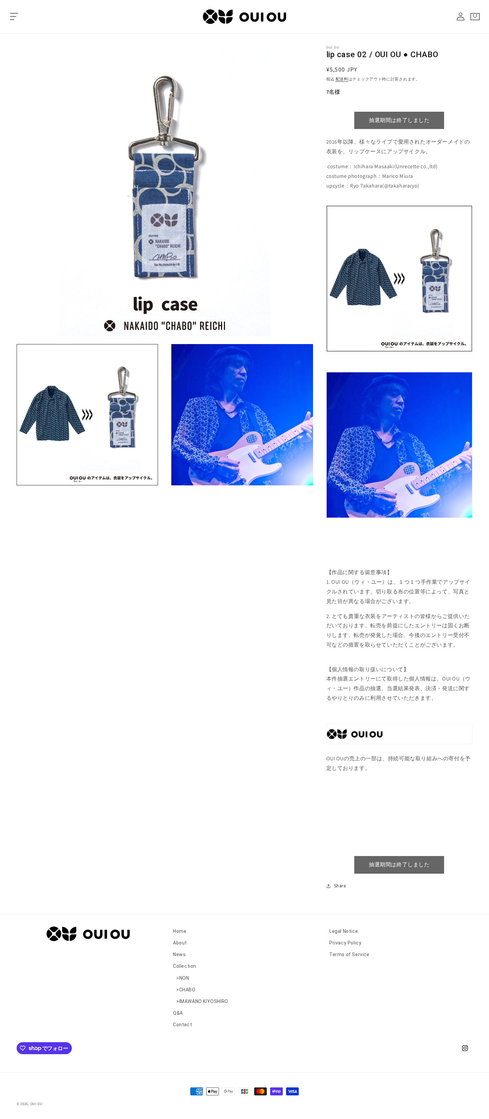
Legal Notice (343, 931)
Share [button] (340, 886)
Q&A (178, 1013)
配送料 (342, 78)
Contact (182, 1024)
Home (179, 931)
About (180, 942)
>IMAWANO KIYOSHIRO (202, 1001)
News (179, 954)
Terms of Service (349, 954)
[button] (14, 16)
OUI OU (36, 1103)
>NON (182, 978)
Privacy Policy (345, 942)
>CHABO (186, 989)
